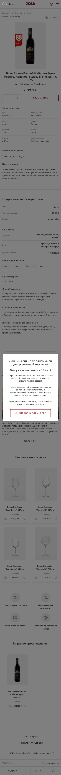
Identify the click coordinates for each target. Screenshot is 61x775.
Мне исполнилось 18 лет (30, 413)
